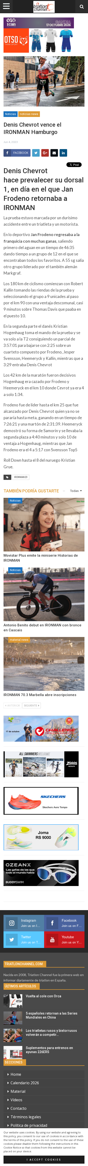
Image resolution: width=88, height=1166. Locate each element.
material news (19, 639)
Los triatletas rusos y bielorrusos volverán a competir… (51, 1033)
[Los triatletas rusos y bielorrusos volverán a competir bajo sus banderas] (13, 1035)
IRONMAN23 (20, 477)
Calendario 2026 (25, 1082)
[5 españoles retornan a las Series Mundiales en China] (13, 1018)
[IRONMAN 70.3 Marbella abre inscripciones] (44, 664)
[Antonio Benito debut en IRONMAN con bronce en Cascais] (44, 594)
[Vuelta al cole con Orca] (13, 1000)
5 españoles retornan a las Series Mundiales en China (51, 1015)
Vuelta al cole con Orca (43, 996)
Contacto (19, 1108)
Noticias (10, 114)
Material (18, 1091)
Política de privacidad (29, 1125)
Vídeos (16, 1099)
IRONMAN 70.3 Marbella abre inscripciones (40, 695)
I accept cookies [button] (44, 1159)
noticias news (29, 114)
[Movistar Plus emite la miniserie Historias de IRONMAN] (44, 525)
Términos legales (26, 1116)
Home (16, 1074)
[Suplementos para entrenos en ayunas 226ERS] (13, 1052)
